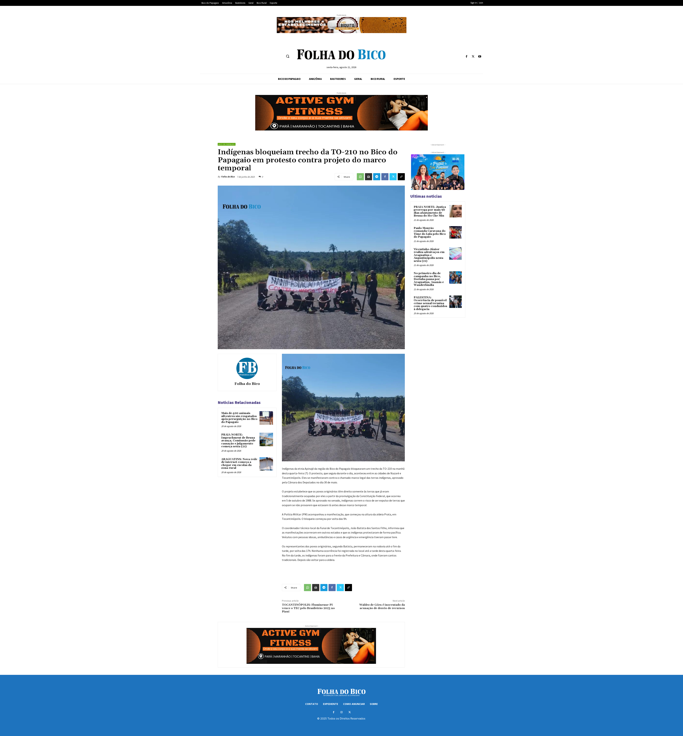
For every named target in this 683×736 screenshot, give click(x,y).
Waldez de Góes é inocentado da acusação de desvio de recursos (382, 606)
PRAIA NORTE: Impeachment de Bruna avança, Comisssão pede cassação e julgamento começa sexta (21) (238, 440)
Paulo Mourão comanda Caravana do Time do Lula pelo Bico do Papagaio (430, 232)
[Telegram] (376, 176)
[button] (287, 56)
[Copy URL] (401, 176)
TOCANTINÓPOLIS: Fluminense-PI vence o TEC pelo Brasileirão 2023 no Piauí (308, 608)
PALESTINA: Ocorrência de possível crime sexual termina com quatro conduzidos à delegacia (430, 303)
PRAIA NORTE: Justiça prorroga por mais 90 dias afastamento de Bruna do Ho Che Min (430, 211)
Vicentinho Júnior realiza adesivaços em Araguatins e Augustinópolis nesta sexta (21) (429, 255)
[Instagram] (341, 712)
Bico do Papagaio (226, 144)
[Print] (368, 176)
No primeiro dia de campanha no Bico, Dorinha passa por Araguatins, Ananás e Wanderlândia (429, 279)
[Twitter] (473, 56)
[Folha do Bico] (247, 368)
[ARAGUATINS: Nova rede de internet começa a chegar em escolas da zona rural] (266, 464)
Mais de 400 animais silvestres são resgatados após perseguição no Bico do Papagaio (239, 418)
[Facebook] (466, 56)
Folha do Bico (228, 176)
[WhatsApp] (360, 176)
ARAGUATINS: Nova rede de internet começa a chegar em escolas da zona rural (239, 464)
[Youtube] (479, 56)
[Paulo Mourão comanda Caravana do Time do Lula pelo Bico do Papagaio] (455, 232)
